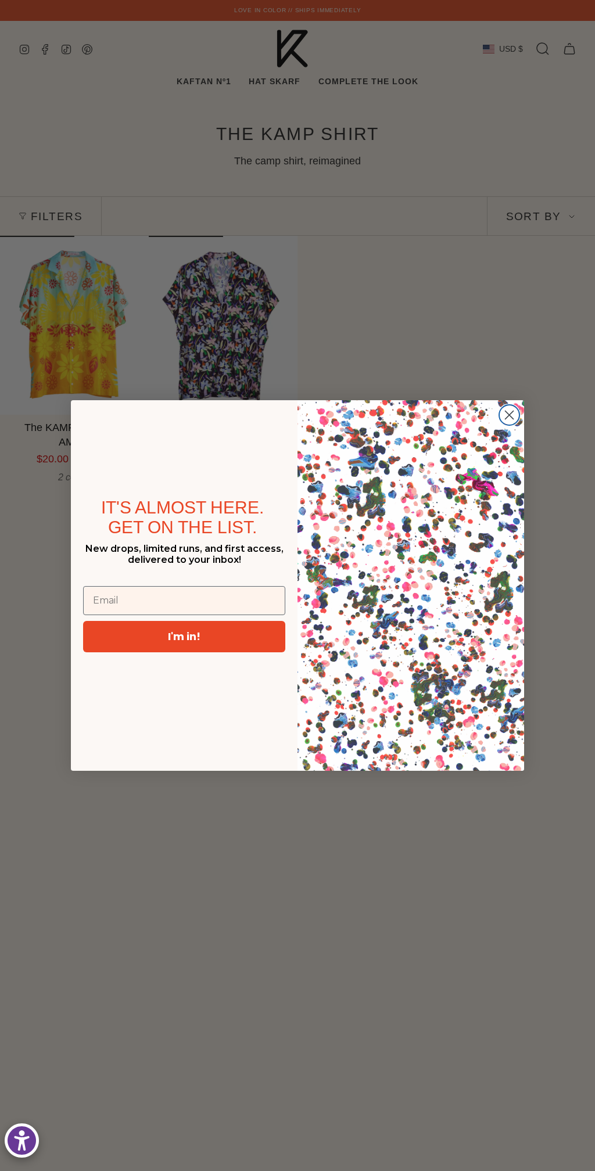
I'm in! (184, 636)
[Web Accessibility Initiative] (22, 1140)
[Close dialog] (509, 415)
